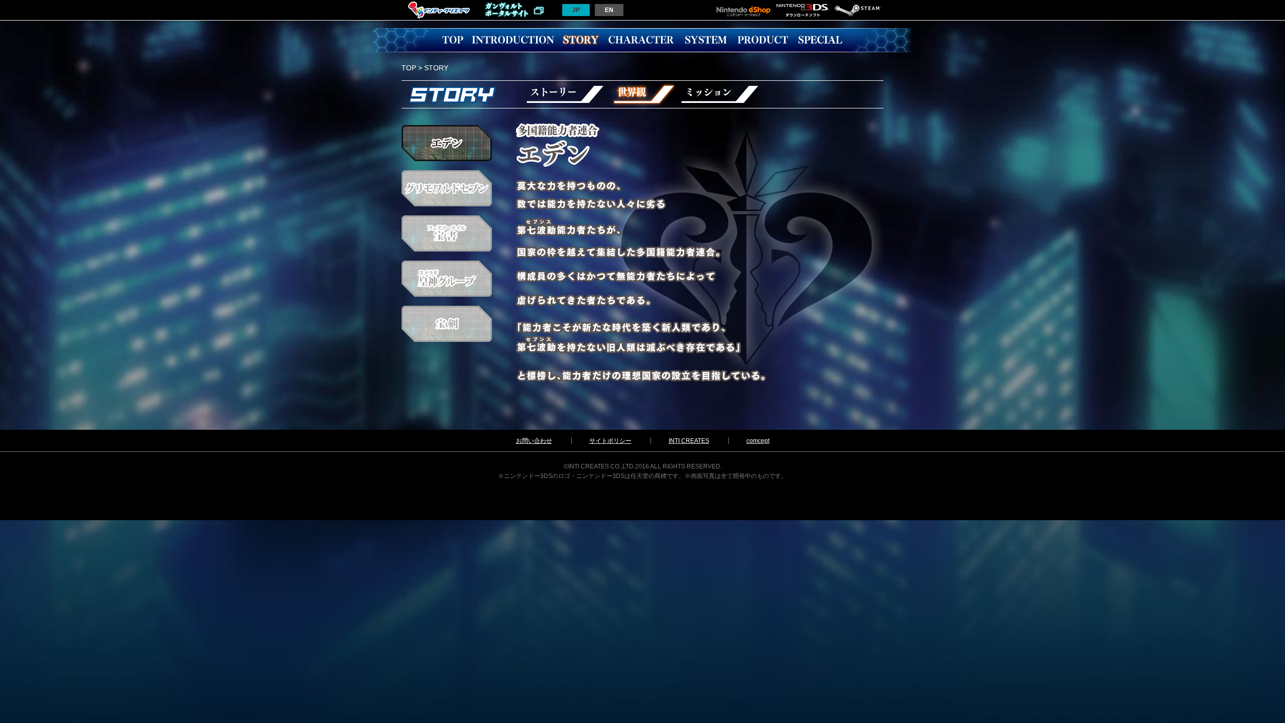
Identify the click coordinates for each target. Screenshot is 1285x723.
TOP (453, 40)
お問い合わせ (534, 440)
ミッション (720, 94)
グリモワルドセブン (447, 188)
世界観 (642, 94)
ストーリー (564, 94)
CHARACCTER (641, 40)
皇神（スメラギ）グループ (447, 279)
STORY (580, 40)
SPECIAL (820, 40)
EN (609, 10)
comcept (757, 440)
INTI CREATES (689, 440)
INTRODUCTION (513, 40)
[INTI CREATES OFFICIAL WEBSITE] (439, 18)
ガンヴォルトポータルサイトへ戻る (514, 10)
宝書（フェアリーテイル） (447, 233)
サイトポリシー (610, 440)
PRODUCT (763, 40)
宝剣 (447, 324)
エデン (447, 143)
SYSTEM (706, 40)
